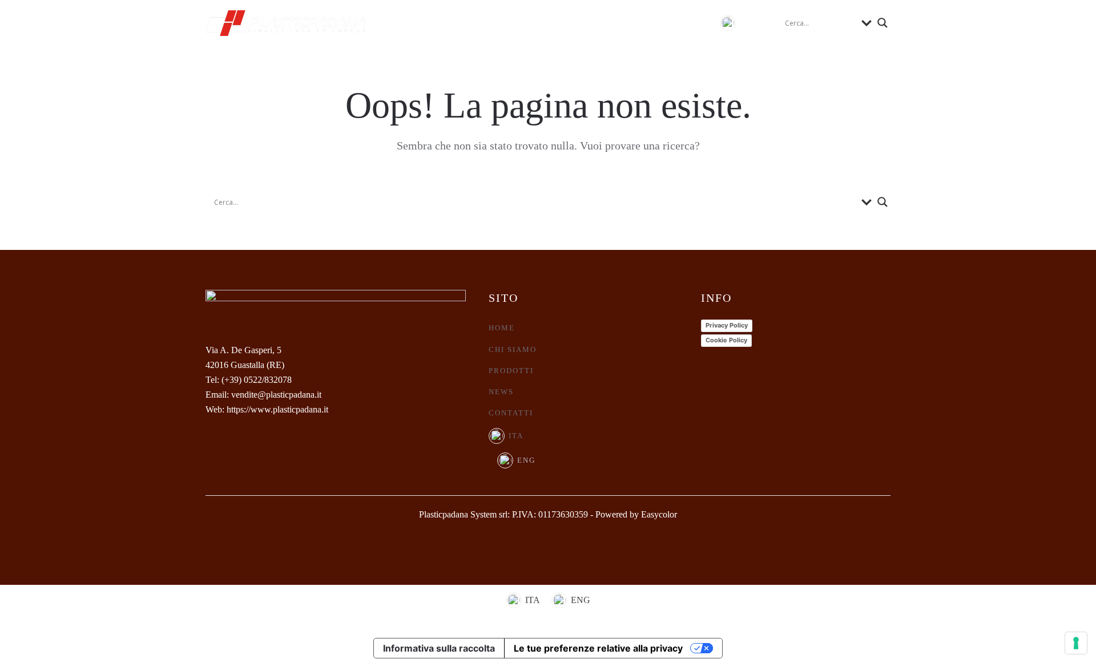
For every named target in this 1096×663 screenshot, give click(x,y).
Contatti (675, 22)
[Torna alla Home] (285, 23)
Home (420, 22)
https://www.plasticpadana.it (277, 409)
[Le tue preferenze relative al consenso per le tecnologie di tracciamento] (1076, 643)
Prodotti (511, 370)
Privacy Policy (727, 325)
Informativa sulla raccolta (439, 648)
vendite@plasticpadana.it (276, 394)
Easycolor (659, 514)
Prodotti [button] (555, 22)
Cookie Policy (726, 340)
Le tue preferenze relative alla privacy (598, 648)
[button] (739, 23)
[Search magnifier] (882, 23)
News (616, 22)
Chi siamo (482, 22)
